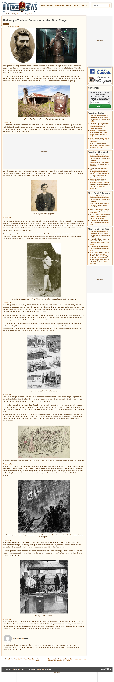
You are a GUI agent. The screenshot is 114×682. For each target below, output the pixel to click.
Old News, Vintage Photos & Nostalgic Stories (19, 14)
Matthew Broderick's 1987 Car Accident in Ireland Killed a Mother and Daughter (100, 216)
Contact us (83, 5)
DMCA (28, 669)
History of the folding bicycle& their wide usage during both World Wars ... (99, 210)
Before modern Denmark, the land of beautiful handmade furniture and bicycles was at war (67, 660)
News (43, 5)
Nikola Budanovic (14, 26)
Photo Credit (7, 122)
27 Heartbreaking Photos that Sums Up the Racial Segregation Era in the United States (99, 241)
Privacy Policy (36, 669)
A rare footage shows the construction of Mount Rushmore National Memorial (99, 180)
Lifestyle (68, 5)
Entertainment (59, 5)
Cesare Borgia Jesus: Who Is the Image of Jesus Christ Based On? (99, 139)
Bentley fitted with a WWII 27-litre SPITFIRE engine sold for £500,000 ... (99, 164)
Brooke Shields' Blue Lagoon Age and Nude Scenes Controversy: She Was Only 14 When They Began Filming (100, 254)
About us (75, 5)
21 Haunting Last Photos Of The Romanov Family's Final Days (99, 222)
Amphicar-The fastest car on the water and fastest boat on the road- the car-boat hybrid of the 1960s (100, 118)
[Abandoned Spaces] (106, 669)
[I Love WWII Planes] (110, 669)
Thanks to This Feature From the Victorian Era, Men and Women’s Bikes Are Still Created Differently (99, 125)
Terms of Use (46, 669)
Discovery (50, 5)
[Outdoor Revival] (104, 669)
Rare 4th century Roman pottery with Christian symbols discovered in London (99, 145)
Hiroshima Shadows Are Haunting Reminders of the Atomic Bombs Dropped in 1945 (98, 133)
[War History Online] (102, 669)
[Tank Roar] (108, 669)
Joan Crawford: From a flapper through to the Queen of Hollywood (100, 186)
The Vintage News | (19, 669)
